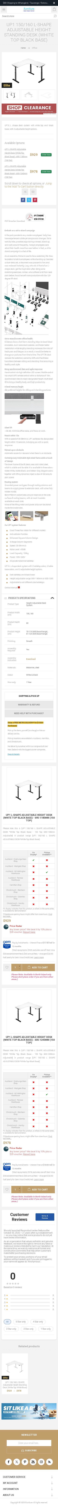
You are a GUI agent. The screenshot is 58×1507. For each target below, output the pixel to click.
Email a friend (33, 192)
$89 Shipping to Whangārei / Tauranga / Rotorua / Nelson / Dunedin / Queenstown (25, 3)
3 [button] (24, 1416)
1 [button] (14, 1416)
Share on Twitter (29, 200)
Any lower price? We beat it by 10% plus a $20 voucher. (30, 930)
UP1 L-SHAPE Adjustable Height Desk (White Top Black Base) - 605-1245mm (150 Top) (16, 171)
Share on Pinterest (35, 200)
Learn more (39, 957)
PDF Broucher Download (15, 221)
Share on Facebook (23, 200)
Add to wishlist (7, 967)
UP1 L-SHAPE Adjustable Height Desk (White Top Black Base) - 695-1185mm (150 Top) (16, 154)
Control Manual (11, 587)
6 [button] (39, 1416)
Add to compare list (25, 192)
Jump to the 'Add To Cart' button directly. (28, 185)
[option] (11, 94)
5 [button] (34, 1416)
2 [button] (19, 1416)
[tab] (29, 696)
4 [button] (29, 1416)
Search (55, 16)
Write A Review (45, 1217)
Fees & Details (13, 754)
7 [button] (44, 1416)
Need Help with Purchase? (29, 713)
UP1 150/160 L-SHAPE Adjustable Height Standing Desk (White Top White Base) (15, 1385)
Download (31, 659)
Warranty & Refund (29, 705)
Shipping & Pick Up (29, 696)
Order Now (46, 155)
